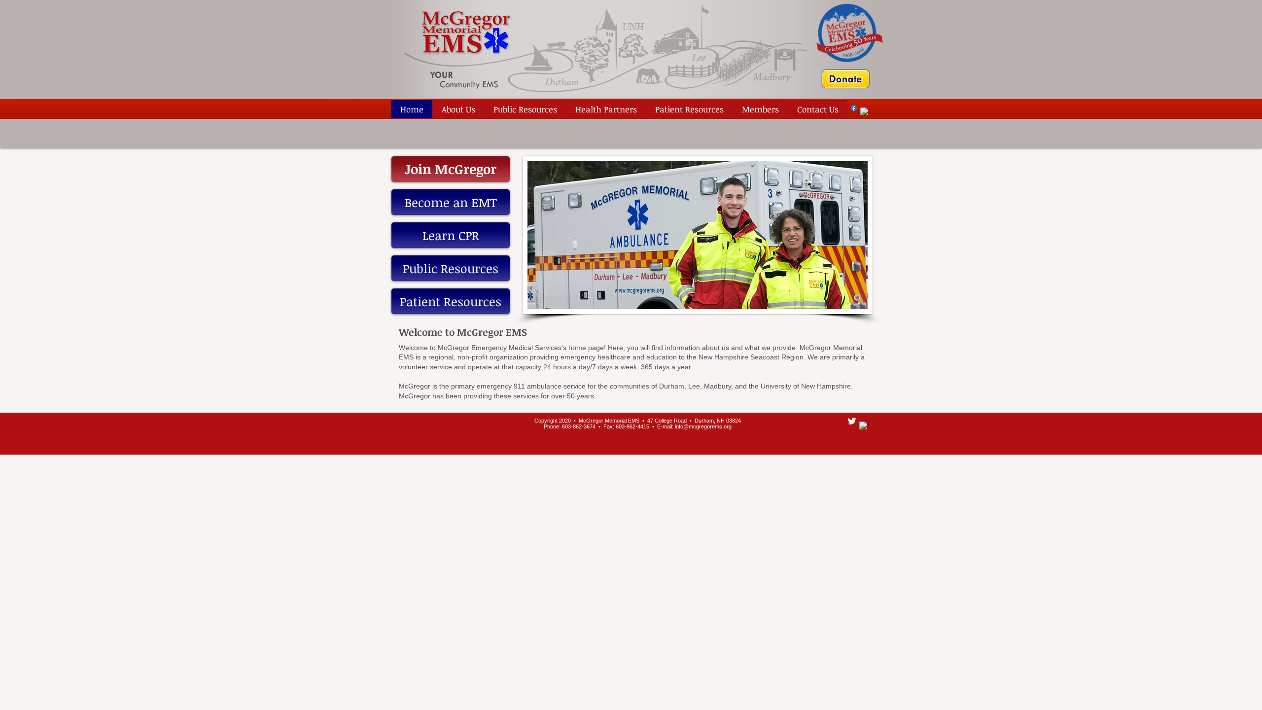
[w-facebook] (864, 111)
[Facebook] (854, 108)
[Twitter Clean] (852, 421)
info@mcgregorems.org (703, 426)
